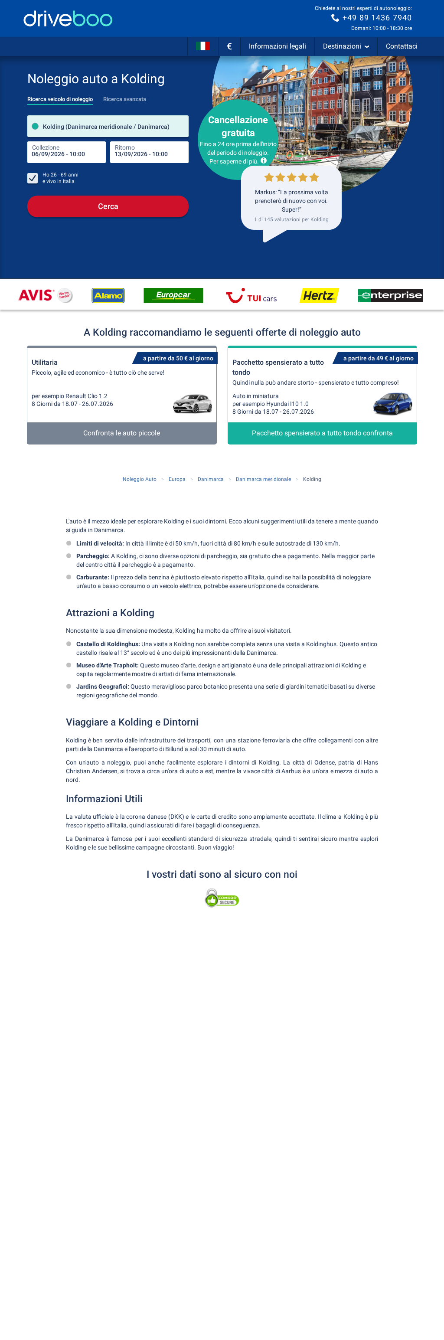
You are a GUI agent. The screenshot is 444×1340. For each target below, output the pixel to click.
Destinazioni (342, 46)
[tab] (60, 96)
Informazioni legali (277, 46)
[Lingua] (203, 46)
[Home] (68, 18)
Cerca (108, 206)
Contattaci (402, 46)
